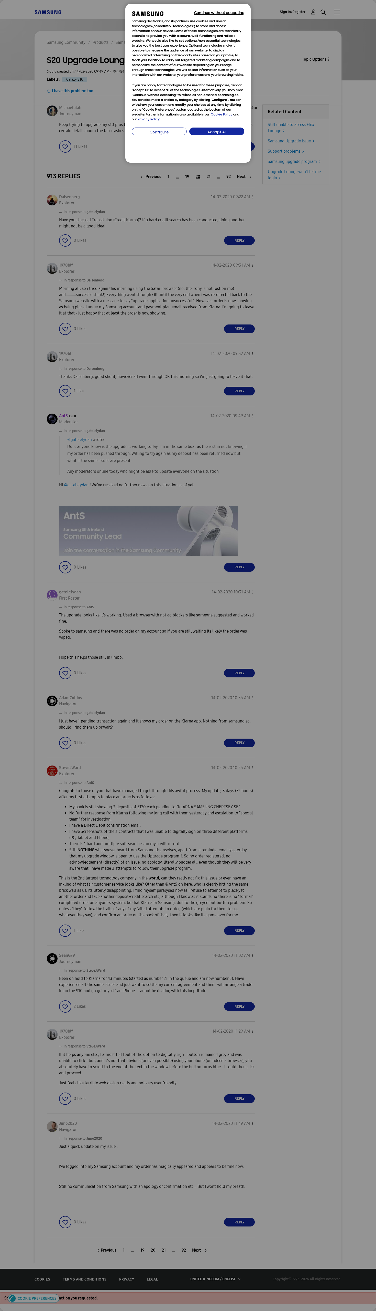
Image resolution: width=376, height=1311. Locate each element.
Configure (159, 132)
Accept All (216, 132)
